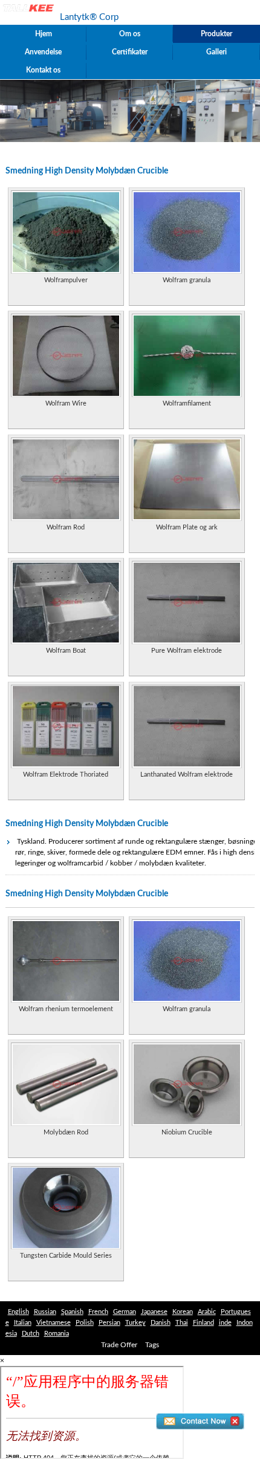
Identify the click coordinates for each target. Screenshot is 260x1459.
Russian (45, 1312)
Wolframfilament (187, 403)
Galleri (216, 52)
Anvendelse (43, 52)
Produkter (216, 33)
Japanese (154, 1312)
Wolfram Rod (66, 527)
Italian (22, 1322)
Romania (56, 1333)
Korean (182, 1312)
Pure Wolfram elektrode (186, 650)
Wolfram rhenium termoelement (66, 1009)
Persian (109, 1322)
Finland (203, 1322)
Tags (152, 1344)
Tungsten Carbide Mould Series (66, 1255)
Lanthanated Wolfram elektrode (186, 774)
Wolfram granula (186, 280)
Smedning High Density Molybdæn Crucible (86, 824)
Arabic (207, 1312)
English (18, 1312)
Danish (161, 1322)
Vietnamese (53, 1322)
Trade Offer (119, 1344)
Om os (129, 33)
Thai (181, 1322)
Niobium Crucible (186, 1132)
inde (225, 1322)
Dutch (30, 1333)
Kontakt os (43, 70)
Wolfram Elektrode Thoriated (65, 774)
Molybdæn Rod (66, 1132)
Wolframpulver (66, 280)
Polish (85, 1322)
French (98, 1312)
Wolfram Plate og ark (187, 527)
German (124, 1312)
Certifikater (130, 52)
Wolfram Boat (66, 650)
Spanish (72, 1312)
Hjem (43, 33)
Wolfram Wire (65, 403)
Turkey (135, 1322)
